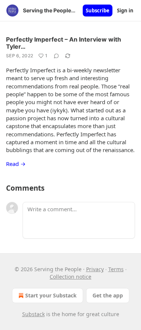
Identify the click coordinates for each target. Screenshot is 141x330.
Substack (33, 314)
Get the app (107, 295)
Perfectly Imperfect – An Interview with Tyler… (63, 43)
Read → (16, 163)
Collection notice (70, 276)
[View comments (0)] (56, 55)
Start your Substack (51, 295)
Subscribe (97, 10)
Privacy (95, 269)
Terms (116, 269)
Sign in (125, 10)
